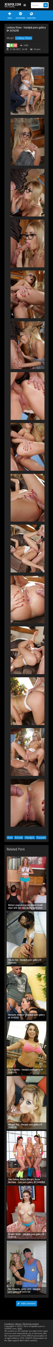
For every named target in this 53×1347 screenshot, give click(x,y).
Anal (10, 837)
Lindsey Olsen (24, 38)
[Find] (45, 5)
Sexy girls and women (13, 5)
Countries (31, 18)
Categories (20, 18)
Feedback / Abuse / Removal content (21, 1324)
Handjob (29, 837)
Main (10, 18)
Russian (41, 837)
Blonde (19, 837)
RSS (20, 1328)
